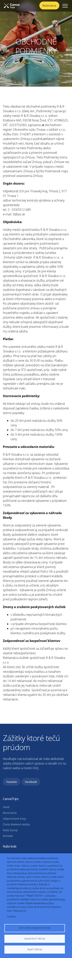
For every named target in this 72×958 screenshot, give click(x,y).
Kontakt (8, 836)
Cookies (11, 916)
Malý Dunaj (10, 830)
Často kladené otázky (16, 824)
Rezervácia (49, 5)
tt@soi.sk (19, 214)
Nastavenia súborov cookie (35, 927)
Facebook (31, 782)
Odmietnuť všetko (34, 938)
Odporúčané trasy (14, 818)
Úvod (6, 807)
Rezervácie (10, 813)
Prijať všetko (34, 949)
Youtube (11, 782)
